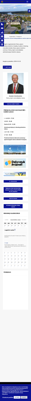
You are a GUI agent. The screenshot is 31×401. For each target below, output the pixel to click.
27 (5, 225)
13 (15, 256)
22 (21, 259)
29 (11, 225)
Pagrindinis (12, 36)
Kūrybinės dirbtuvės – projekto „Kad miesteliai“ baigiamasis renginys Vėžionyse (15, 246)
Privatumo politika (7, 397)
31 (18, 225)
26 (11, 262)
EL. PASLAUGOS (13, 181)
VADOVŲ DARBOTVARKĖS (13, 104)
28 (8, 225)
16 (25, 256)
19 (11, 259)
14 (18, 256)
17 (4, 259)
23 (25, 259)
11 (8, 256)
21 (18, 259)
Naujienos (19, 36)
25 (8, 262)
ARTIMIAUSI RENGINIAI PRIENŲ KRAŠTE (13, 206)
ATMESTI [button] (24, 397)
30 (15, 225)
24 (5, 262)
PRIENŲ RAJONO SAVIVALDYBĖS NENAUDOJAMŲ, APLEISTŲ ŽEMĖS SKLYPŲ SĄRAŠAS (13, 190)
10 (5, 256)
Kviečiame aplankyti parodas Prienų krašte (15, 236)
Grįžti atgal (8, 67)
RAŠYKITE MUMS (13, 198)
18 (8, 259)
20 (15, 259)
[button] (29, 10)
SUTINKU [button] (17, 397)
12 (11, 256)
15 (21, 256)
